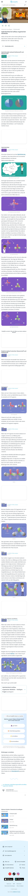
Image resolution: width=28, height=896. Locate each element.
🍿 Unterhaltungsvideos (14, 731)
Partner (23, 864)
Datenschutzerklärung (21, 747)
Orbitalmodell (16, 29)
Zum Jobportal (8, 855)
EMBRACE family (16, 891)
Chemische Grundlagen (6, 29)
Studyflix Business (9, 867)
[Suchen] (25, 5)
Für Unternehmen (9, 864)
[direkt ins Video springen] (14, 102)
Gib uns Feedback (20, 885)
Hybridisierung (21, 154)
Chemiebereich (15, 771)
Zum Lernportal (8, 846)
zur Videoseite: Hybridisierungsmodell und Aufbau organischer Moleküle (15, 785)
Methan (12, 653)
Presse (23, 867)
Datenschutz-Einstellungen (10, 885)
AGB (14, 883)
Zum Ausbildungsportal (10, 851)
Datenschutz (19, 883)
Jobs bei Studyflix (21, 861)
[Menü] (26, 2)
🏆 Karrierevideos (14, 741)
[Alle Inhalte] (2, 2)
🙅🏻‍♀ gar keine (14, 725)
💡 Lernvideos (14, 736)
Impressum (9, 883)
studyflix (15, 2)
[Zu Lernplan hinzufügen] (2, 25)
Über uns (7, 861)
